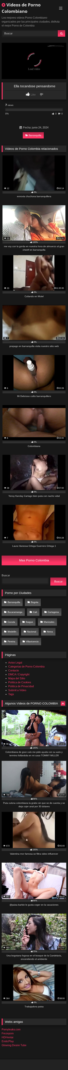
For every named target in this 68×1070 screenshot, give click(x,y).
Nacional (31, 631)
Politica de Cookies (19, 682)
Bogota (34, 602)
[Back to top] (57, 1060)
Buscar (6, 575)
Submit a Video (17, 690)
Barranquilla (35, 135)
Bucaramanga (15, 612)
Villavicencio (32, 641)
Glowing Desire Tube (14, 1045)
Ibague (29, 622)
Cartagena (53, 612)
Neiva (50, 631)
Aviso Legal (15, 662)
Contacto (13, 670)
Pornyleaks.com (11, 1029)
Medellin (12, 631)
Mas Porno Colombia (34, 560)
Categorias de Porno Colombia (26, 666)
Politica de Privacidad (21, 686)
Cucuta (11, 622)
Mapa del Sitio (16, 678)
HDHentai (7, 1037)
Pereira (11, 641)
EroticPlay (8, 1041)
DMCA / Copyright (18, 674)
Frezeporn (8, 1033)
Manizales (49, 622)
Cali (35, 612)
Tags (11, 694)
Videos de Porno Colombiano (21, 8)
